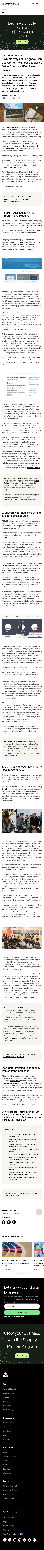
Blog (5, 1452)
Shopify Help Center (10, 1486)
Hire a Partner (8, 1494)
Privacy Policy (8, 1526)
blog (3, 55)
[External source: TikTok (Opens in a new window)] (24, 1540)
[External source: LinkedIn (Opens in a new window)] (14, 1222)
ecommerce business (17, 570)
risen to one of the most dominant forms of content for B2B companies (22, 227)
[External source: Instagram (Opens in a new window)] (19, 1540)
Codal (35, 240)
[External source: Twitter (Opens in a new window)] (9, 1222)
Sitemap (6, 1530)
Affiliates (6, 1439)
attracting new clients (10, 1083)
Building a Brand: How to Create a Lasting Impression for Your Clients (23, 1145)
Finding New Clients (15, 55)
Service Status (8, 1498)
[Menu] (41, 3)
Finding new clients (9, 127)
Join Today (22, 42)
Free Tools (7, 1469)
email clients (12, 756)
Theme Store (8, 1427)
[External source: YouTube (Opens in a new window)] (14, 1540)
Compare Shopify (9, 1456)
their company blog (15, 242)
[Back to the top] (5, 1374)
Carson (4, 566)
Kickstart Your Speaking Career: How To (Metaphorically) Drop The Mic (22, 1158)
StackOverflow (31, 362)
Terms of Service (9, 1517)
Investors (6, 1401)
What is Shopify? (9, 1389)
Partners (6, 1435)
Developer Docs (9, 1423)
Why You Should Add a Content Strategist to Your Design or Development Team (19, 199)
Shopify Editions (9, 1393)
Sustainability (8, 1410)
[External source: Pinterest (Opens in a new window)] (34, 1540)
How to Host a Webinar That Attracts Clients (24, 1154)
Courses (6, 1465)
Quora (4, 364)
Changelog (7, 1473)
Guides (5, 1461)
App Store (7, 1431)
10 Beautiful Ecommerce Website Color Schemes (15, 1264)
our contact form (33, 468)
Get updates (22, 1312)
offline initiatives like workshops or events (17, 782)
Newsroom (7, 1406)
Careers (6, 1397)
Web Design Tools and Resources (14, 1260)
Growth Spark (7, 789)
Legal (5, 1522)
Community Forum (10, 1490)
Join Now (34, 4)
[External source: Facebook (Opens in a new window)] (3, 1222)
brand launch (15, 1081)
